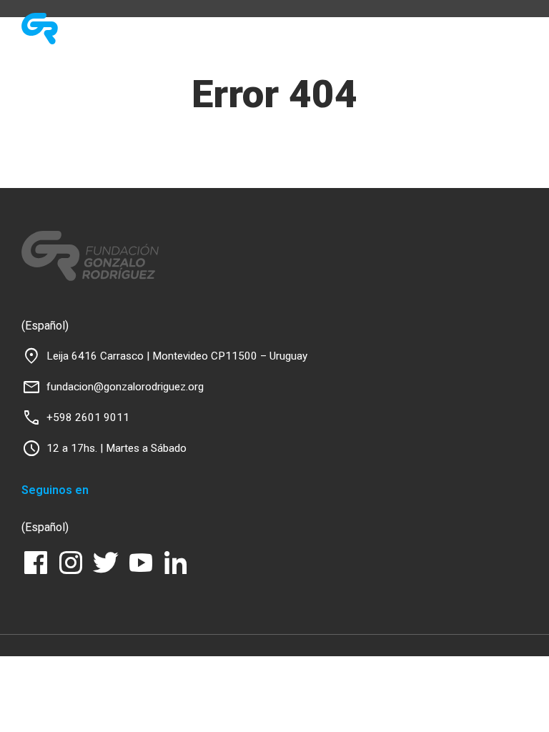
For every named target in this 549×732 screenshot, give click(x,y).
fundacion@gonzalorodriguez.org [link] (125, 386)
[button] (452, 25)
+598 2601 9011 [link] (87, 417)
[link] (94, 28)
